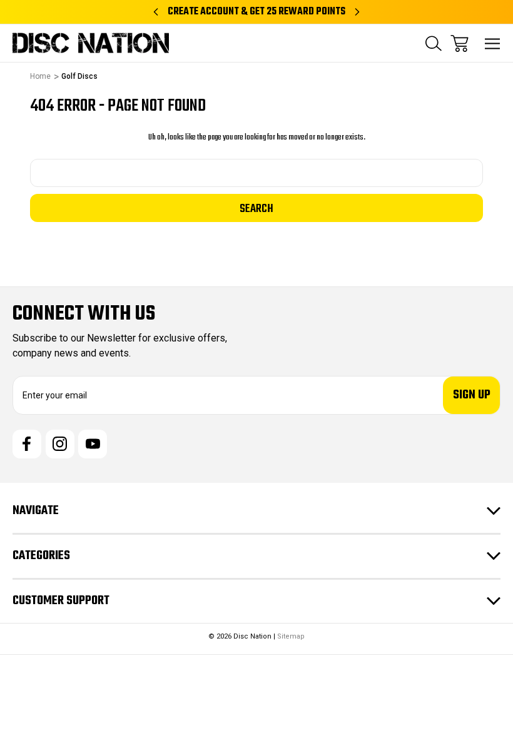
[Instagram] (60, 444)
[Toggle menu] (492, 43)
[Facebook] (27, 444)
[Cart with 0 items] (459, 43)
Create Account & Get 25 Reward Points (256, 12)
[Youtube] (92, 444)
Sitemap (291, 636)
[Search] (433, 43)
